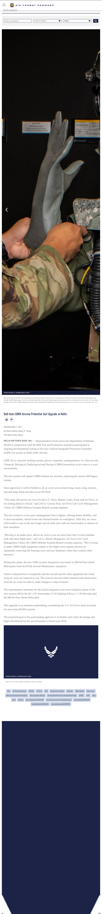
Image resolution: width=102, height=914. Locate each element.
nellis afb (70, 691)
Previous (7, 209)
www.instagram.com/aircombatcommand (59, 700)
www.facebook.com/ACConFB (35, 700)
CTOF (88, 695)
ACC (8, 691)
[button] (4, 5)
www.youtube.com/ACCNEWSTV (60, 704)
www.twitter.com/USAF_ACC (40, 704)
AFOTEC (81, 695)
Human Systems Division (37, 695)
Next (95, 209)
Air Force (39, 691)
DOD (46, 691)
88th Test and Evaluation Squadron (16, 695)
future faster (90, 691)
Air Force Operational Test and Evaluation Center (62, 695)
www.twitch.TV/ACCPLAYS (82, 700)
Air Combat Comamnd (19, 691)
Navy (94, 695)
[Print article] (6, 419)
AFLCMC (31, 691)
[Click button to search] (95, 21)
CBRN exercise (80, 691)
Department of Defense (57, 691)
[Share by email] (11, 419)
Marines (20, 700)
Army (13, 700)
